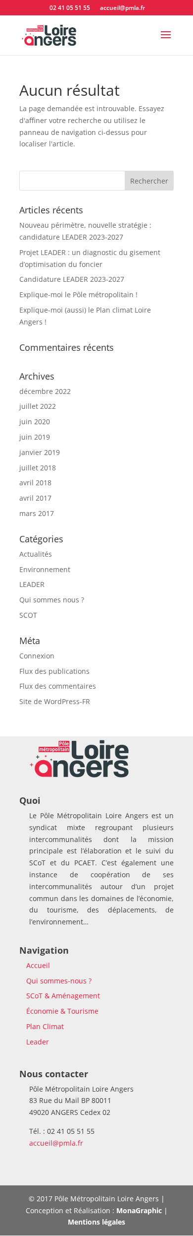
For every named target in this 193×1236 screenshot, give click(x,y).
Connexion (36, 655)
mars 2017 (36, 513)
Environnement (44, 569)
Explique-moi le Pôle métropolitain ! (78, 294)
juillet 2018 (37, 467)
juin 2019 (34, 437)
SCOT (28, 615)
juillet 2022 (37, 406)
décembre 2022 (45, 391)
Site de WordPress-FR (54, 701)
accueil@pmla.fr (56, 1143)
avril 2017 (35, 498)
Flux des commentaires (57, 686)
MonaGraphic (139, 1210)
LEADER (32, 584)
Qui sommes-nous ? (59, 980)
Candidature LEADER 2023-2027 (71, 279)
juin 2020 (34, 421)
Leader (37, 1041)
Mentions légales (96, 1222)
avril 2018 (35, 482)
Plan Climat (45, 1026)
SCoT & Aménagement (63, 995)
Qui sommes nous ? (51, 599)
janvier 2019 (39, 452)
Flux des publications (54, 671)
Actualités (35, 554)
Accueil (38, 965)
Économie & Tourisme (62, 1011)
